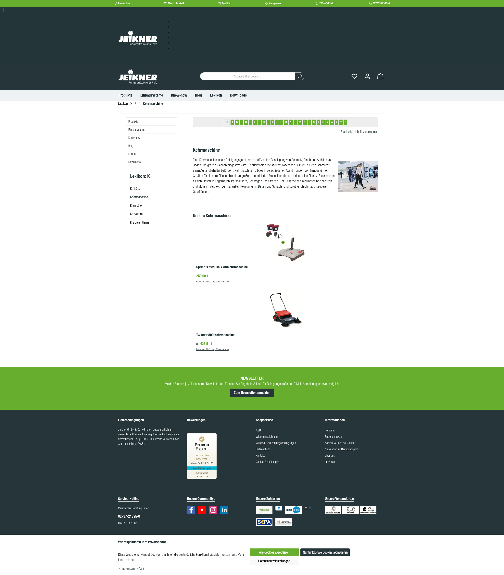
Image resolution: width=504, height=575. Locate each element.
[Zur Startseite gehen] (138, 37)
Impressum (331, 462)
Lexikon (176, 43)
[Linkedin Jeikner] (225, 510)
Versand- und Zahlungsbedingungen (276, 443)
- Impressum (127, 568)
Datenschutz (263, 449)
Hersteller (330, 430)
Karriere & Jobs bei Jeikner (340, 443)
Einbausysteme (181, 21)
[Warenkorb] (380, 76)
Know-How (178, 32)
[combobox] (247, 76)
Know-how (134, 137)
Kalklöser (136, 188)
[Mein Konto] (367, 76)
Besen (262, 186)
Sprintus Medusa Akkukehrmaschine (222, 267)
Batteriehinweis (333, 436)
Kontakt (260, 455)
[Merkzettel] (354, 76)
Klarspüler (136, 205)
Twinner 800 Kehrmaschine (215, 335)
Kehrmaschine (139, 197)
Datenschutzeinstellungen (274, 561)
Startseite (347, 132)
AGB (258, 430)
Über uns (330, 455)
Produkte (177, 27)
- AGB (140, 568)
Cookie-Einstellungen (267, 462)
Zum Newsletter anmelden (252, 393)
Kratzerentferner (140, 222)
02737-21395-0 (381, 3)
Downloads (179, 48)
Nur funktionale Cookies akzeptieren (325, 552)
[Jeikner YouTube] (203, 510)
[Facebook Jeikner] (192, 510)
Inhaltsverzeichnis (366, 132)
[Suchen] (299, 76)
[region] (285, 281)
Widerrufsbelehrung (267, 436)
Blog (174, 37)
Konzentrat (137, 214)
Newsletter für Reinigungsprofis (342, 449)
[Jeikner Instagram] (214, 510)
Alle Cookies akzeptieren (274, 552)
